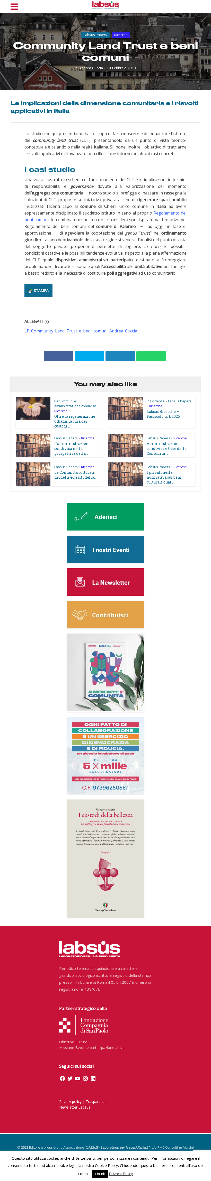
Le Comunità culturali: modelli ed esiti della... (75, 475)
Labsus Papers (95, 34)
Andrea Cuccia (91, 68)
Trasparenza (96, 1101)
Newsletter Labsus (74, 1107)
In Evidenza (156, 401)
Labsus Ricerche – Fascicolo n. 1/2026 (163, 414)
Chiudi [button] (100, 1173)
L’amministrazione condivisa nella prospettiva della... (72, 448)
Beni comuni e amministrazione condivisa (75, 403)
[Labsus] (105, 4)
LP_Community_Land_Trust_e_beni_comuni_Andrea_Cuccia (80, 331)
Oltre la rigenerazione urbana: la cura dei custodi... (74, 421)
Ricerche (121, 34)
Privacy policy (70, 1101)
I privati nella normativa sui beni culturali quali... (164, 477)
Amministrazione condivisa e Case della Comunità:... (167, 448)
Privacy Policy (121, 1173)
